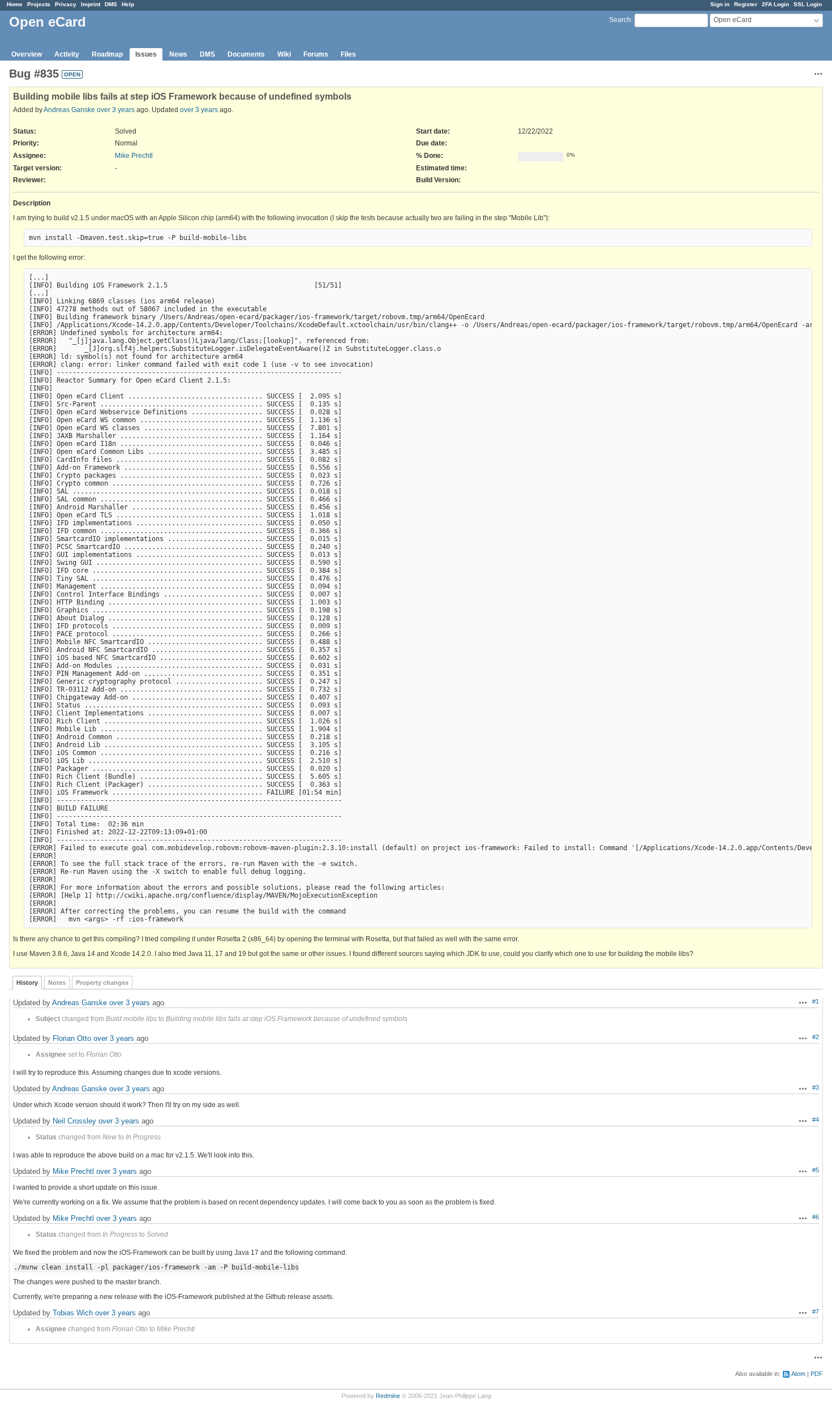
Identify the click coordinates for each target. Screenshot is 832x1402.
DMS (111, 4)
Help (128, 4)
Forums (315, 54)
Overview (26, 54)
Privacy (65, 4)
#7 (815, 1311)
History (27, 982)
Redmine (388, 1395)
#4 (815, 1119)
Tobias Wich (73, 1313)
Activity (66, 54)
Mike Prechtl (134, 156)
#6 (815, 1217)
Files (348, 54)
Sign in (720, 4)
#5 (815, 1170)
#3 (815, 1087)
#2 (815, 1037)
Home (15, 4)
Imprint (90, 4)
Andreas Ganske (69, 110)
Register (745, 4)
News (178, 54)
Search (620, 20)
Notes (57, 982)
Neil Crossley (74, 1121)
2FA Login (775, 4)
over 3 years (116, 110)
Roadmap (107, 54)
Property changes (102, 982)
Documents (246, 54)
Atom (798, 1373)
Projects (38, 4)
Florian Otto (72, 1038)
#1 (815, 1001)
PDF (816, 1373)
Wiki (284, 54)
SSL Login (808, 4)
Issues (146, 54)
